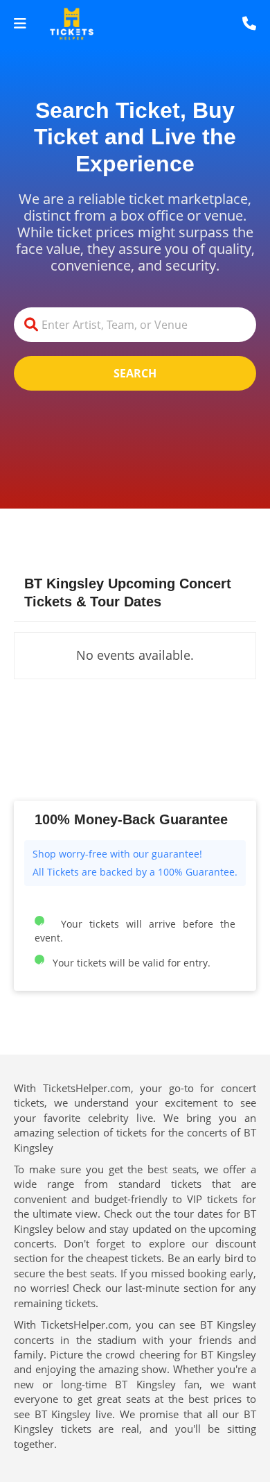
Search (135, 373)
